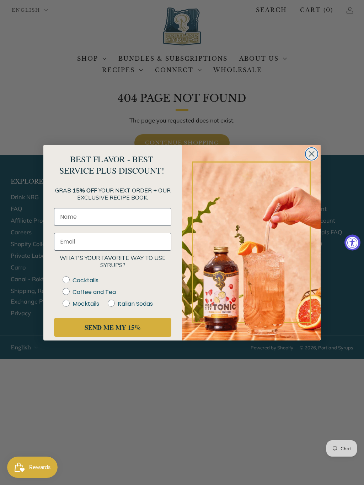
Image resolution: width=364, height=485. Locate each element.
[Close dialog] (311, 154)
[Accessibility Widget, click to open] (352, 243)
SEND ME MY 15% (113, 327)
